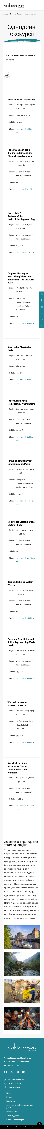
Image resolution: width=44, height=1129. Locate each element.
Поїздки (19, 14)
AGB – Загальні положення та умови (19, 1106)
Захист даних (12, 1115)
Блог (8, 1093)
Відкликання (12, 1111)
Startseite (5, 14)
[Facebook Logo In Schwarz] (5, 1072)
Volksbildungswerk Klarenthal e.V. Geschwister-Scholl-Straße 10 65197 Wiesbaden (17, 1062)
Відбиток (10, 1101)
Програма (13, 14)
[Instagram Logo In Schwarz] (17, 1072)
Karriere (9, 1097)
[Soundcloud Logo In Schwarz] (11, 1072)
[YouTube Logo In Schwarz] (23, 1072)
